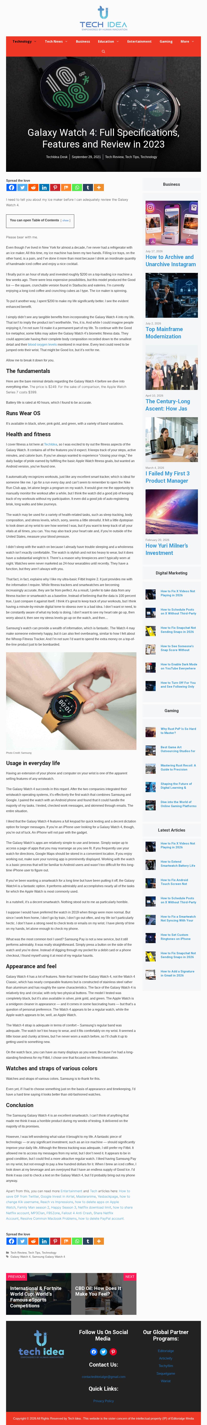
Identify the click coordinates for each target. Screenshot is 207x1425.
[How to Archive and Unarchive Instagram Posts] (172, 242)
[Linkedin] (44, 187)
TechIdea (50, 444)
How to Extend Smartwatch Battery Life (178, 864)
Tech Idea (74, 1418)
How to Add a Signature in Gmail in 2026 (177, 973)
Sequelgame (165, 1373)
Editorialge (166, 1351)
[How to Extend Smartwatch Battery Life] (151, 867)
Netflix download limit (94, 1207)
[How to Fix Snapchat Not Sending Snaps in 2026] (151, 633)
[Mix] (66, 187)
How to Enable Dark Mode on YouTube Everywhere (179, 666)
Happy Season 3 (63, 1207)
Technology (22, 41)
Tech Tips (34, 1252)
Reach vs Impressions (56, 1202)
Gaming (166, 41)
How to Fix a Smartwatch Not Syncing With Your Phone (178, 921)
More (185, 41)
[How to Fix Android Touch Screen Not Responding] (151, 885)
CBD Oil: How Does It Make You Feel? (98, 1291)
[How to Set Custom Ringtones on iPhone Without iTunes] (151, 940)
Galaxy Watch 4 (21, 1256)
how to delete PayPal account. (101, 1218)
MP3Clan (38, 1213)
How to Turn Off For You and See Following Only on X (178, 687)
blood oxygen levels (42, 344)
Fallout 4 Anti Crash (77, 1213)
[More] (99, 187)
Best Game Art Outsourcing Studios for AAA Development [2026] (179, 751)
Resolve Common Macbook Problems (48, 1218)
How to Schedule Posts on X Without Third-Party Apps (178, 614)
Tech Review (18, 1252)
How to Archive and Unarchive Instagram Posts (171, 264)
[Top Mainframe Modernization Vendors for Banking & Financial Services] (172, 315)
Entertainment (139, 41)
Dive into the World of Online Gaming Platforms (178, 804)
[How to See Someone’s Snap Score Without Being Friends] (151, 651)
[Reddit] (33, 187)
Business (83, 41)
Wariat (166, 1381)
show (65, 220)
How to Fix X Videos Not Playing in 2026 (178, 593)
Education (106, 41)
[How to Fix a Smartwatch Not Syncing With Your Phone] (151, 922)
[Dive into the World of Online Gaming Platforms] (151, 807)
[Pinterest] (55, 187)
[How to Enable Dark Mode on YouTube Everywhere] (151, 669)
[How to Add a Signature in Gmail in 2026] (151, 976)
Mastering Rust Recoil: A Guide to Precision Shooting (178, 769)
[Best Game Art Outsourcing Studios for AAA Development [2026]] (151, 752)
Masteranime (86, 1196)
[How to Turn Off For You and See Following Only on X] (151, 688)
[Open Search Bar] (103, 51)
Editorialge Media (182, 1418)
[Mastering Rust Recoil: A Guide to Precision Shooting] (151, 771)
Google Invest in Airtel (57, 1196)
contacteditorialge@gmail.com (103, 1377)
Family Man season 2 (33, 1207)
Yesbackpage (108, 1196)
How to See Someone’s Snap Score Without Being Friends (177, 650)
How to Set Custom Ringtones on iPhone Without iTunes (176, 939)
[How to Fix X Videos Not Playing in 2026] (151, 596)
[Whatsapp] (77, 187)
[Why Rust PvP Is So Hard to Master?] (151, 734)
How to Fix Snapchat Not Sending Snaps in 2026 (178, 630)
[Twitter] (22, 187)
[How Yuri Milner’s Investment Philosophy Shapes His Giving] (172, 531)
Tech (93, 1191)
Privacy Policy (103, 1401)
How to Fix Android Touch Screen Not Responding (174, 884)
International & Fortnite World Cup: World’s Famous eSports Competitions (35, 1297)
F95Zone (53, 1213)
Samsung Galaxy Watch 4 (48, 1256)
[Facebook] (11, 187)
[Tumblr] (88, 187)
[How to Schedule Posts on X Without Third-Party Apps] (151, 615)
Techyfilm (166, 1366)
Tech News (54, 41)
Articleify (165, 1358)
